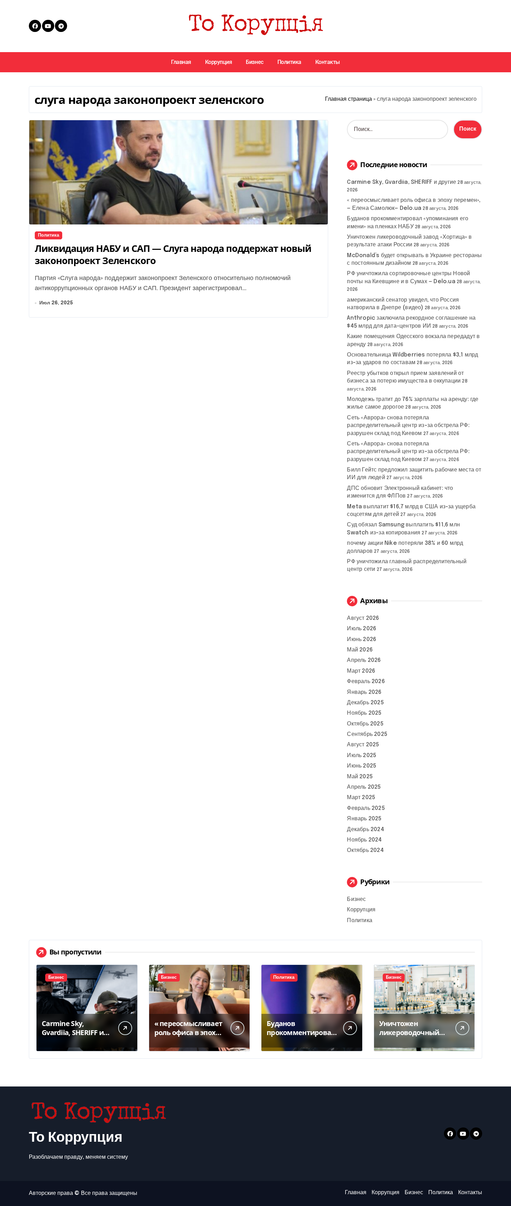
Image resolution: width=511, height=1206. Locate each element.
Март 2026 (361, 671)
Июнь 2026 (361, 639)
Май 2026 (360, 650)
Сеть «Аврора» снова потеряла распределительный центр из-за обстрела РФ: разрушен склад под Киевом (408, 425)
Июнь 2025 (361, 766)
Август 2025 (363, 745)
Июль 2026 (361, 629)
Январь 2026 (364, 692)
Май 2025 (360, 777)
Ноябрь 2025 (364, 713)
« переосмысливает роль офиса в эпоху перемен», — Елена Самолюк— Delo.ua (188, 1037)
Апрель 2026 (364, 660)
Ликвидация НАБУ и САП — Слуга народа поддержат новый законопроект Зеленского (173, 254)
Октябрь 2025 (365, 724)
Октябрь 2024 (365, 850)
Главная (181, 62)
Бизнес (254, 62)
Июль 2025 (361, 755)
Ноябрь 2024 (364, 840)
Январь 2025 (364, 819)
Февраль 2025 (365, 808)
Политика (289, 62)
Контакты (327, 62)
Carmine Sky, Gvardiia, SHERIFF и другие (401, 182)
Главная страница (348, 99)
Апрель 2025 (364, 787)
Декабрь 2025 (365, 703)
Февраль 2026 (365, 681)
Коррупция (218, 62)
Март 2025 (361, 798)
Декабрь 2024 (365, 829)
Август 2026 (363, 618)
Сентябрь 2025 (367, 734)
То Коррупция (75, 1138)
